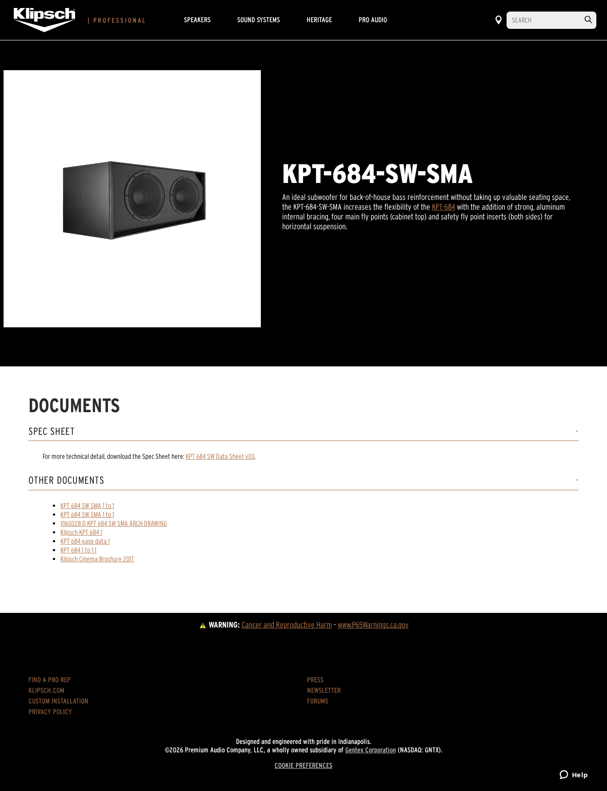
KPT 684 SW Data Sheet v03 (220, 456)
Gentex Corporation (370, 750)
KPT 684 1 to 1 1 (78, 550)
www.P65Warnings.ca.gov (373, 624)
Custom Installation (58, 701)
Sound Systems (258, 20)
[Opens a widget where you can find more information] (573, 775)
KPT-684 (443, 206)
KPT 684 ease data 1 (85, 541)
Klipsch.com (46, 690)
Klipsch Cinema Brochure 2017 (97, 559)
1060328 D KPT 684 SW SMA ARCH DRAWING (113, 523)
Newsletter (324, 690)
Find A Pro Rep (49, 680)
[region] (132, 198)
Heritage (319, 20)
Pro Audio (373, 20)
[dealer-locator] (498, 20)
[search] (588, 20)
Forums (317, 701)
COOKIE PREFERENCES (303, 765)
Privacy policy (50, 711)
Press (315, 680)
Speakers (197, 20)
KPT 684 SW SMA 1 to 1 (87, 505)
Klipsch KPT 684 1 (81, 532)
